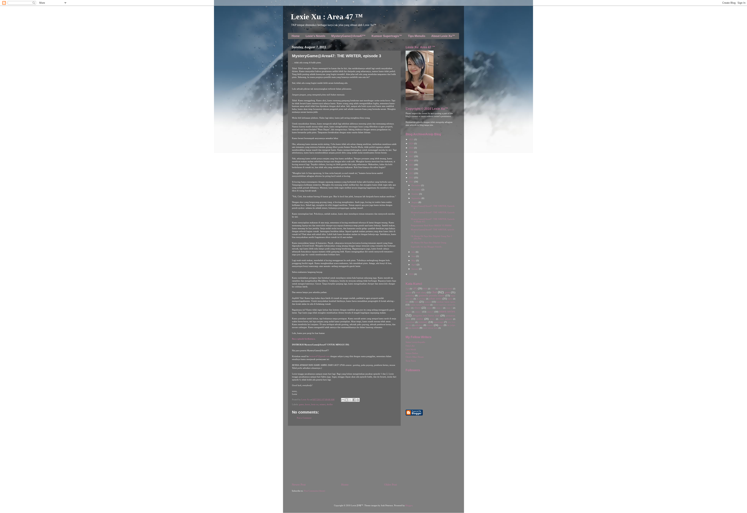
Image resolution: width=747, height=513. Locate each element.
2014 (411, 169)
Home (296, 36)
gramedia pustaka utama (432, 295)
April (414, 265)
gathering (410, 296)
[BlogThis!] (347, 400)
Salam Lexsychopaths (415, 342)
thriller (330, 404)
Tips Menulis (416, 36)
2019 (411, 148)
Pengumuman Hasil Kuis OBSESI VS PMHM (431, 225)
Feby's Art (410, 346)
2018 (411, 152)
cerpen (409, 292)
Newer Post (299, 484)
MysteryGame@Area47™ (348, 36)
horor (307, 404)
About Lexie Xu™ (443, 36)
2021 (411, 139)
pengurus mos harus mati (426, 315)
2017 (411, 156)
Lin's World (411, 349)
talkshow (419, 325)
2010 (411, 274)
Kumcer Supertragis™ (387, 36)
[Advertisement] (344, 454)
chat (434, 292)
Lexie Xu (305, 400)
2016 (411, 160)
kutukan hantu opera (445, 302)
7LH (407, 289)
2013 (411, 173)
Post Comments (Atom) (314, 491)
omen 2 (439, 308)
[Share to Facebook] (354, 400)
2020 (411, 144)
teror (441, 325)
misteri (323, 404)
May (413, 261)
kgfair (450, 299)
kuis (416, 301)
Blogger (408, 505)
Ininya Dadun (412, 353)
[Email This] (343, 400)
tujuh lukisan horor (430, 328)
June (413, 256)
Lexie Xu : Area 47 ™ (327, 16)
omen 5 (418, 312)
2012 (411, 178)
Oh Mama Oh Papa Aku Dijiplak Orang (428, 243)
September (416, 198)
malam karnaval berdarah (420, 305)
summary (423, 322)
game (301, 404)
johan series (435, 298)
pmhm (419, 319)
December (416, 185)
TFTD (433, 289)
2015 (411, 165)
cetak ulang (421, 292)
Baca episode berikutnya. (304, 339)
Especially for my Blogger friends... (427, 247)
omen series (447, 311)
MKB (425, 289)
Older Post (390, 484)
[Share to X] (350, 400)
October (415, 194)
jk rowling (421, 299)
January (415, 269)
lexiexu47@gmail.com (319, 356)
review (432, 319)
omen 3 (449, 308)
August (414, 202)
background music (445, 289)
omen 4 (408, 312)
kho (407, 302)
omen (429, 308)
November (416, 190)
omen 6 (430, 312)
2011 (411, 182)
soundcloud (410, 322)
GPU (414, 288)
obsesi (417, 307)
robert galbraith (445, 319)
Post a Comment (304, 418)
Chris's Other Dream (415, 357)
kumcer (427, 302)
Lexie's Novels (315, 36)
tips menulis (413, 328)
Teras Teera (411, 361)
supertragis (438, 322)
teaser (430, 325)
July (413, 252)
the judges (451, 325)
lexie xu (314, 404)
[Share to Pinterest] (358, 400)
